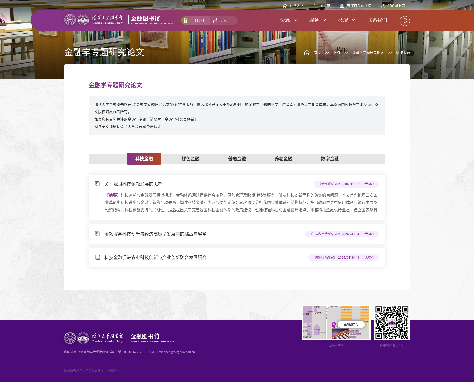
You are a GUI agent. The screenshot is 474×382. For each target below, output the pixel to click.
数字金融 (330, 158)
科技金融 (403, 53)
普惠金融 (237, 158)
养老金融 (283, 158)
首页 (317, 53)
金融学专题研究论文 (368, 53)
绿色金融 (190, 158)
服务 (336, 53)
